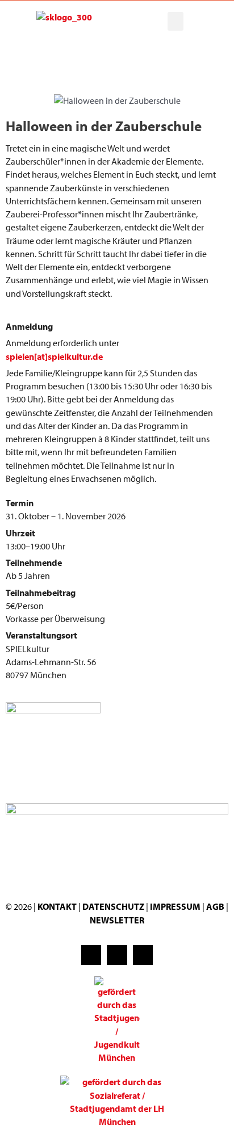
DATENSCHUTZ (114, 906)
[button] (175, 21)
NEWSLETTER (117, 920)
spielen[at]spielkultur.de (54, 356)
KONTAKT (57, 906)
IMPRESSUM (175, 906)
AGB (215, 906)
